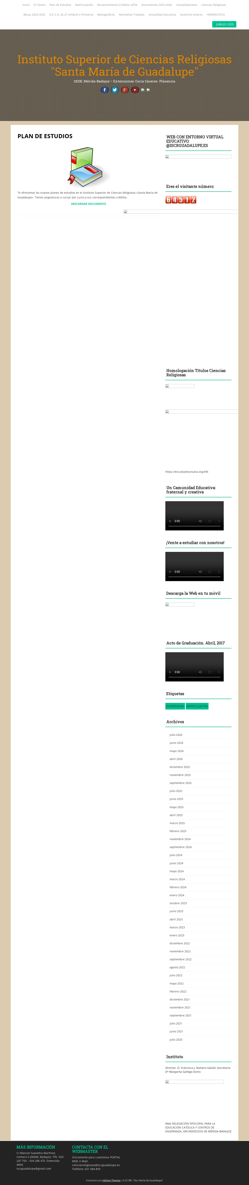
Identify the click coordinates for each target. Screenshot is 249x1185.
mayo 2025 (177, 807)
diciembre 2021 (180, 999)
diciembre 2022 (180, 943)
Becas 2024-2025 (34, 14)
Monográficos (106, 14)
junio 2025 (176, 799)
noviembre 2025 (180, 775)
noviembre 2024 (180, 839)
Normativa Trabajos (132, 14)
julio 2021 (176, 1023)
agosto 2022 (177, 967)
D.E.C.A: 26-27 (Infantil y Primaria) (71, 14)
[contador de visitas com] (180, 199)
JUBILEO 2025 (225, 24)
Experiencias (175, 706)
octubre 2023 (178, 903)
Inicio (26, 5)
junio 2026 (176, 743)
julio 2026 (176, 735)
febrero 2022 (178, 991)
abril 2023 (176, 919)
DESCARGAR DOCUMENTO (88, 204)
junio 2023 (176, 911)
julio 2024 (176, 855)
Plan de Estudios (60, 5)
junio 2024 (176, 863)
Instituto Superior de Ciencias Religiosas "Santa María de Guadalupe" (125, 65)
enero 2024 (177, 895)
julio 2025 (176, 791)
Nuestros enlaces (191, 14)
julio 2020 (176, 1039)
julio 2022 (176, 975)
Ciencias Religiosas (213, 5)
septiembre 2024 (181, 847)
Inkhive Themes (111, 1180)
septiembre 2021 (181, 1015)
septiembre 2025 (181, 783)
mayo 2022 (177, 983)
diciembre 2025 (180, 767)
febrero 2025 (178, 831)
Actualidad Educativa (162, 14)
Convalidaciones (186, 5)
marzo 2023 (177, 927)
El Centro (40, 5)
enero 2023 (177, 935)
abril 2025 (176, 815)
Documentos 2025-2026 (156, 5)
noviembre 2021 (180, 1007)
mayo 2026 (177, 751)
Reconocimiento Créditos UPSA (117, 5)
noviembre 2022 (180, 951)
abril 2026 (176, 759)
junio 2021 (176, 1031)
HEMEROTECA (216, 14)
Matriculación (84, 5)
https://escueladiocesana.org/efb (186, 472)
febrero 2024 (178, 887)
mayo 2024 (177, 871)
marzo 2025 (177, 823)
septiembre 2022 (181, 959)
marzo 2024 (177, 879)
